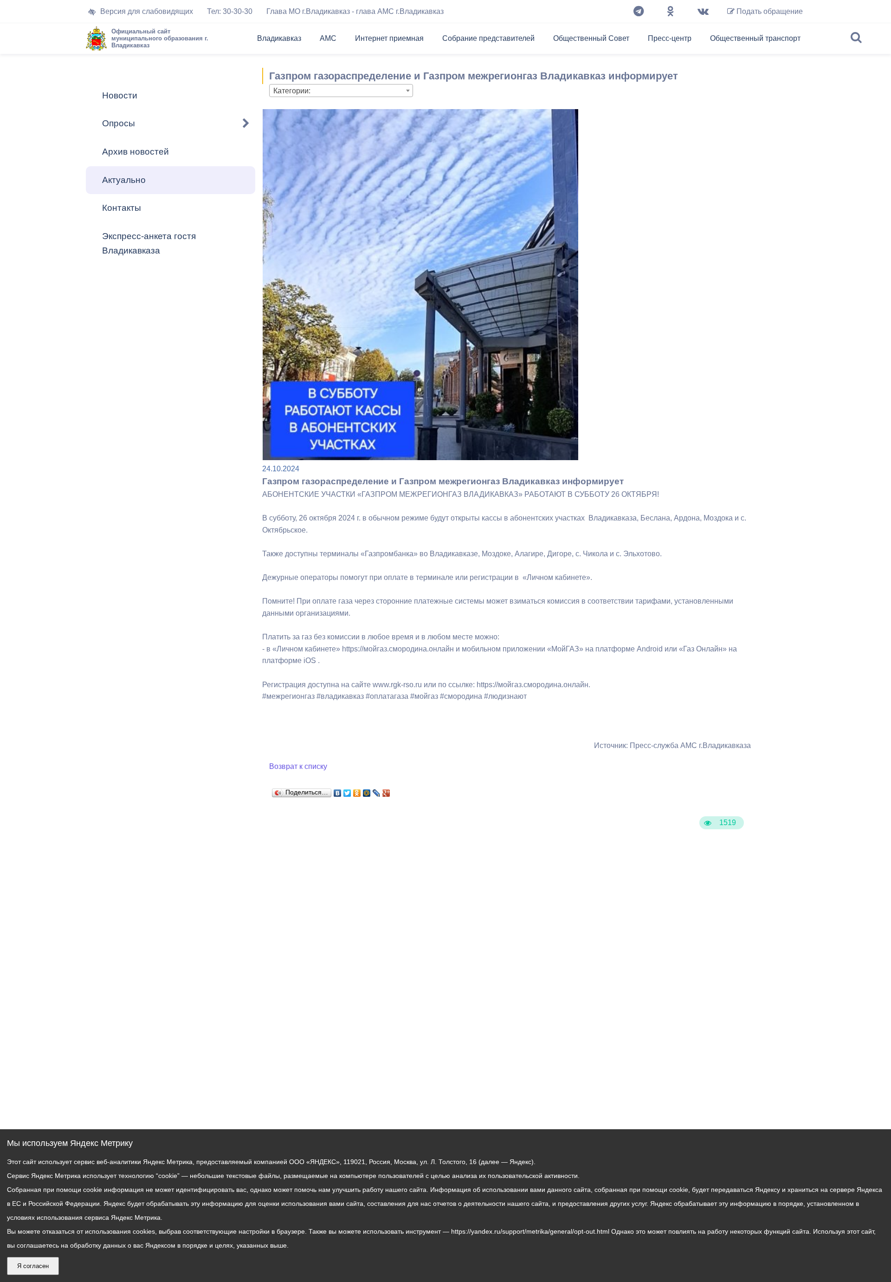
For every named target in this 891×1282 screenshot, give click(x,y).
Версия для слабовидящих (146, 11)
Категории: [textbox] (291, 91)
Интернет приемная (389, 38)
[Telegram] (638, 11)
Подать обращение (769, 11)
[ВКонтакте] (337, 790)
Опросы (118, 123)
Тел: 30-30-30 (229, 11)
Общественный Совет (591, 38)
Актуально (124, 180)
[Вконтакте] (703, 11)
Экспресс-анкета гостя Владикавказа (149, 243)
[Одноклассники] (670, 11)
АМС (328, 38)
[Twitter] (347, 790)
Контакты (121, 208)
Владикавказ (279, 38)
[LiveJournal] (376, 790)
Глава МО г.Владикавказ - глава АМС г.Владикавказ (355, 11)
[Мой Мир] (367, 790)
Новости (119, 95)
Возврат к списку (298, 766)
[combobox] (341, 90)
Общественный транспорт (755, 38)
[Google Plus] (386, 790)
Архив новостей (135, 151)
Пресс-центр (669, 38)
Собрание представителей (488, 38)
